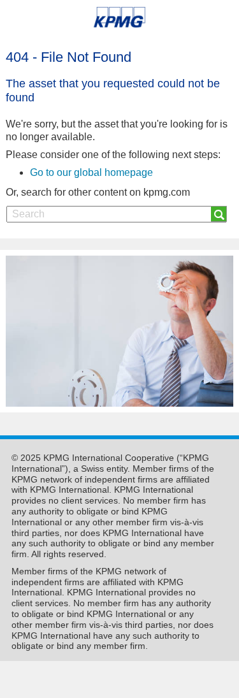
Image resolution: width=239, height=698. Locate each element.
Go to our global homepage (91, 172)
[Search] (219, 214)
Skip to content (35, 51)
